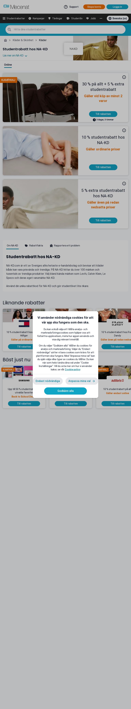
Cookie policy (72, 369)
